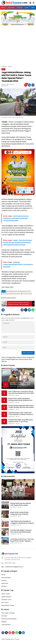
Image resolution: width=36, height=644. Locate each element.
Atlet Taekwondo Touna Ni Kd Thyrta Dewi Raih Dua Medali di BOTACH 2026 (21, 392)
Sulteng (3, 580)
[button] (30, 3)
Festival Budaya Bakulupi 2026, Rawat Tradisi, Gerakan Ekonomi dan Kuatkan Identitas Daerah (21, 406)
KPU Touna (4, 602)
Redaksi (3, 84)
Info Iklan (4, 616)
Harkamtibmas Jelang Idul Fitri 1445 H (19, 291)
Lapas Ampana (6, 597)
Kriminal (4, 586)
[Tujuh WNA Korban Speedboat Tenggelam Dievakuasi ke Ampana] (5, 523)
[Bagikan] (33, 85)
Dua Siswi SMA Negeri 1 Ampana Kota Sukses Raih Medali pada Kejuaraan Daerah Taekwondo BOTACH (20, 531)
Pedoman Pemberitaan (9, 619)
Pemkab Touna (6, 600)
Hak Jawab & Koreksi (7, 613)
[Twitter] (25, 309)
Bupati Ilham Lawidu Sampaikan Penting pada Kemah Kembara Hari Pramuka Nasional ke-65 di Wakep (20, 399)
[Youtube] (13, 632)
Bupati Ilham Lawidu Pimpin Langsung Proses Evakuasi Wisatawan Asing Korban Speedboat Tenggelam (19, 513)
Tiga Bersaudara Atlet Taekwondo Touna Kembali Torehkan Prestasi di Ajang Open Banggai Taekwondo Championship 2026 (20, 413)
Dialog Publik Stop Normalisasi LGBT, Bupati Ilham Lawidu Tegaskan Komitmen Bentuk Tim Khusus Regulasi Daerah (21, 504)
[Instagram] (9, 632)
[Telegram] (29, 309)
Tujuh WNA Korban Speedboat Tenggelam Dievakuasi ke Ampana (22, 522)
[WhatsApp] (33, 309)
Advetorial (4, 583)
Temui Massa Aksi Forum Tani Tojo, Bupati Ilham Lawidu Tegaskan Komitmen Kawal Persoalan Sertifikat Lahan (22, 540)
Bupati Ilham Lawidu (7, 605)
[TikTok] (20, 632)
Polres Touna (27, 294)
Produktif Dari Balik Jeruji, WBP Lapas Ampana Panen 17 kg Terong (20, 421)
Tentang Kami (6, 624)
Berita (3, 69)
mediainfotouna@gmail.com (14, 567)
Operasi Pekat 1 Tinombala (12, 294)
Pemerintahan (6, 577)
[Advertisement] (18, 45)
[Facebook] (22, 309)
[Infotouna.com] (14, 3)
